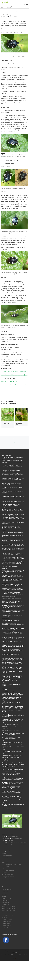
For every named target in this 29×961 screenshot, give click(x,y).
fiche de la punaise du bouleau (15, 750)
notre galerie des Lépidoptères (8, 668)
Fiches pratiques (6, 898)
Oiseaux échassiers (7, 919)
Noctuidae (10, 475)
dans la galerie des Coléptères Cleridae (11, 792)
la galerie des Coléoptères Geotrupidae (11, 797)
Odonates (4, 917)
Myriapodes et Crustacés (9, 916)
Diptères (4, 896)
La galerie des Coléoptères (13, 588)
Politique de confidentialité (8, 876)
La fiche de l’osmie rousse (13, 762)
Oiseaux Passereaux (7, 923)
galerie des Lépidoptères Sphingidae (13, 479)
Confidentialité (5, 861)
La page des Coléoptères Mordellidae (16, 605)
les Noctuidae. (7, 626)
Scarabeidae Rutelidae (14, 459)
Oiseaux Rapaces (6, 925)
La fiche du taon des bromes (14, 723)
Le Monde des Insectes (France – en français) (13, 372)
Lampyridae (16, 654)
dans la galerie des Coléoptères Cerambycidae (13, 767)
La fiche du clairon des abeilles (13, 741)
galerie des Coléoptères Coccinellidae (14, 534)
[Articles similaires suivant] (26, 404)
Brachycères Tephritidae (11, 548)
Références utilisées (6, 880)
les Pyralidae (12, 624)
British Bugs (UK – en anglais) (9, 381)
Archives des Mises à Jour (7, 857)
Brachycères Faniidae (14, 549)
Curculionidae (9, 651)
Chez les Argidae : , (13, 497)
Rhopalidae (18, 659)
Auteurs (4, 859)
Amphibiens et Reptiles (8, 889)
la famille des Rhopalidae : (13, 487)
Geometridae (7, 473)
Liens (3, 868)
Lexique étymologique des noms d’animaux (11, 864)
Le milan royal (10, 840)
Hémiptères (8, 11)
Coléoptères (5, 895)
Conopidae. (18, 641)
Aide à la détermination (7, 855)
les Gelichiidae (12, 623)
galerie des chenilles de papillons (15, 510)
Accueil (3, 11)
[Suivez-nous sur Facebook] (15, 958)
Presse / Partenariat (6, 878)
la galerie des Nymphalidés (12, 683)
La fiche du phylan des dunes (14, 491)
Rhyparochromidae (18, 660)
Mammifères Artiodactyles (9, 906)
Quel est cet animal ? (13, 951)
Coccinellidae (16, 653)
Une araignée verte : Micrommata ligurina (17, 842)
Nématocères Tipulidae (9, 545)
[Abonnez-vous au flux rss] (13, 958)
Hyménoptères (6, 902)
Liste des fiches (5, 872)
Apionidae (12, 460)
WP (8, 954)
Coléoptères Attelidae (17, 515)
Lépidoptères (5, 904)
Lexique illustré (5, 866)
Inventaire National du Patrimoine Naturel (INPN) (14, 375)
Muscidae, (20, 638)
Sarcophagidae (20, 640)
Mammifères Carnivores (8, 908)
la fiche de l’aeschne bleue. (17, 755)
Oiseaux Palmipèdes (7, 921)
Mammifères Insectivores (8, 910)
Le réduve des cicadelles (5, 424)
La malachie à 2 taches (13, 836)
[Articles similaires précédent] (23, 404)
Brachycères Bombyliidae (7, 547)
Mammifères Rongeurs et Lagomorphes (12, 912)
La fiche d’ (14, 803)
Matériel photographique (7, 874)
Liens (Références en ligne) (8, 870)
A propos (4, 853)
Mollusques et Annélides (8, 914)
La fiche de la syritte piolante (14, 726)
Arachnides (5, 891)
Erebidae (15, 474)
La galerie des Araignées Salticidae (15, 782)
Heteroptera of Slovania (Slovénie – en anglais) (14, 385)
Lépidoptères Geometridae (13, 645)
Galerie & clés (5, 862)
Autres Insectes (6, 893)
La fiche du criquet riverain (13, 688)
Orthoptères (5, 927)
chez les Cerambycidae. (13, 580)
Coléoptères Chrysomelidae (10, 562)
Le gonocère (19, 423)
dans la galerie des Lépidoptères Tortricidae (13, 777)
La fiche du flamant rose (12, 737)
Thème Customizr (23, 954)
